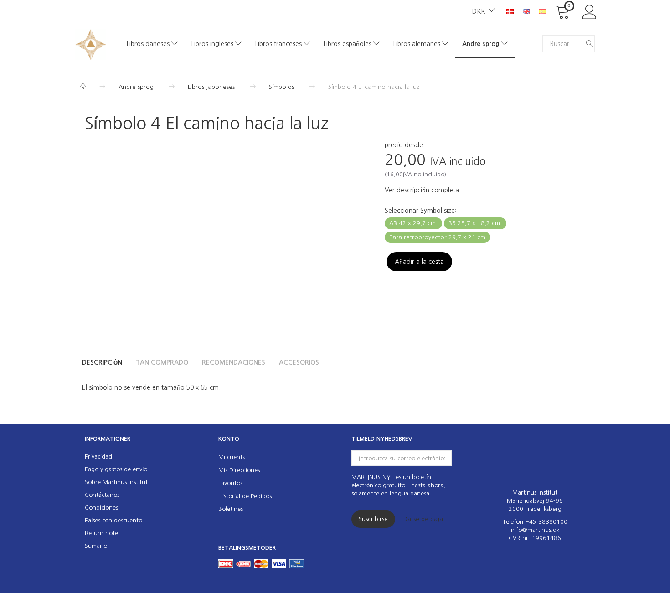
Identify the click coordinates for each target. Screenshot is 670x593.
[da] (510, 11)
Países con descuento (113, 520)
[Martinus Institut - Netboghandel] (90, 43)
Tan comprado (162, 362)
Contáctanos (102, 495)
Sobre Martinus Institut (116, 482)
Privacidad (98, 456)
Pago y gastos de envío (116, 469)
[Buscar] (589, 43)
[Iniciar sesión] (589, 11)
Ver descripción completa (422, 190)
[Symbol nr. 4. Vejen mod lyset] (200, 227)
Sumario (96, 546)
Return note (101, 533)
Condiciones (101, 507)
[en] (526, 11)
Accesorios (299, 362)
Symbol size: (420, 210)
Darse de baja (423, 519)
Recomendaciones (233, 362)
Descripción (102, 362)
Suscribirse (373, 519)
